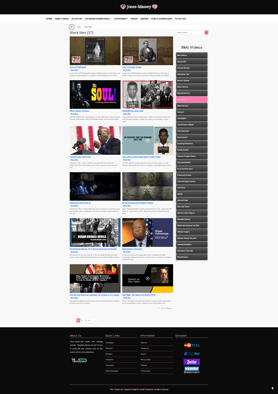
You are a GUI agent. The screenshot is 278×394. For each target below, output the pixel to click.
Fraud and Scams (184, 175)
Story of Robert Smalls (131, 67)
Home (49, 18)
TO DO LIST (180, 18)
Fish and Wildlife (183, 163)
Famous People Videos (186, 156)
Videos (134, 18)
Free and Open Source (186, 181)
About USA (181, 62)
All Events (109, 348)
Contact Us (145, 348)
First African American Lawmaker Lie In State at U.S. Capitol (94, 295)
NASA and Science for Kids (188, 226)
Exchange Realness (185, 144)
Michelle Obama (183, 219)
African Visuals (183, 68)
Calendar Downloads (97, 18)
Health (180, 194)
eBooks (144, 18)
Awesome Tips (183, 74)
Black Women (182, 106)
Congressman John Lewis (80, 157)
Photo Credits (146, 360)
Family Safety (182, 150)
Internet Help (182, 200)
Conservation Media (185, 125)
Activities (76, 18)
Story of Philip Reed (78, 67)
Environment (182, 137)
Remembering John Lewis (132, 111)
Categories (120, 18)
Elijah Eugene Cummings (132, 249)
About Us (144, 343)
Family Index (62, 18)
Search (143, 354)
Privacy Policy (145, 371)
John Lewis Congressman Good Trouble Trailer (141, 157)
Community (110, 365)
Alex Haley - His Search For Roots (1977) (138, 295)
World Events (182, 257)
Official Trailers (183, 232)
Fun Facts (181, 188)
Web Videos (182, 55)
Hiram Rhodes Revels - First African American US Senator (93, 249)
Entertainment (183, 131)
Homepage (109, 343)
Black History (182, 87)
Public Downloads (161, 18)
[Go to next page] (92, 320)
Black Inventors (183, 93)
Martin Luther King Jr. (186, 213)
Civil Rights (181, 118)
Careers (180, 112)
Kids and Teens (183, 207)
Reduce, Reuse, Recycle (186, 238)
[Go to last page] (96, 320)
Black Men (74, 70)
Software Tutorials (185, 251)
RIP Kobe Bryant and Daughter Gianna (137, 203)
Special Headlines (184, 244)
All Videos (109, 354)
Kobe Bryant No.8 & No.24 (80, 203)
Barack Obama (183, 81)
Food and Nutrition (185, 169)
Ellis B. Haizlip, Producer (79, 111)
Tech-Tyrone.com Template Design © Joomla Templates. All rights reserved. (139, 389)
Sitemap (144, 365)
